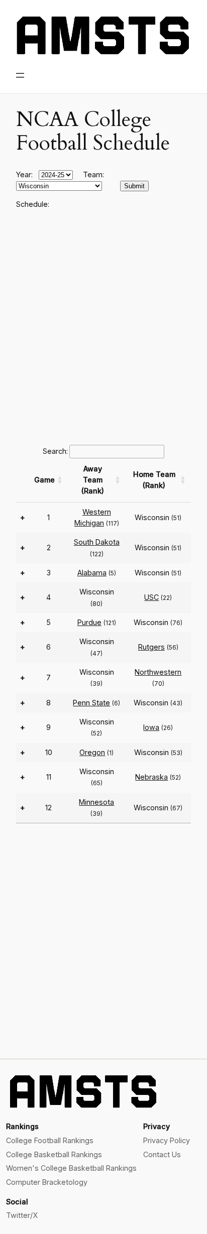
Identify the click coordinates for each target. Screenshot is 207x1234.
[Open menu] (20, 75)
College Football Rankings (49, 1140)
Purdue (89, 622)
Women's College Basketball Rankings (71, 1168)
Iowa (151, 727)
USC (151, 597)
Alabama (92, 572)
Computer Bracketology (46, 1182)
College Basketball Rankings (54, 1154)
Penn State (91, 702)
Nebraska (151, 777)
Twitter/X (22, 1215)
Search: (55, 451)
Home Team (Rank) (154, 479)
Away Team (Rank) (92, 480)
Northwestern (158, 672)
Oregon (92, 752)
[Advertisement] (103, 325)
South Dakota (97, 542)
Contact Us (162, 1154)
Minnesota (96, 802)
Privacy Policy (166, 1140)
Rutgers (151, 647)
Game (44, 479)
